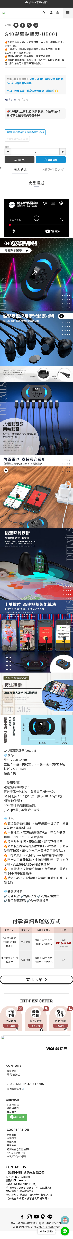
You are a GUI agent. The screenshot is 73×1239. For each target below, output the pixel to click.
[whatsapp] (29, 25)
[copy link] (35, 25)
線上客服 (19, 1117)
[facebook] (22, 25)
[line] (16, 25)
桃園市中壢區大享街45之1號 (36, 1194)
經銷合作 (11, 1149)
